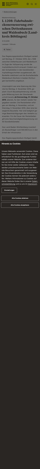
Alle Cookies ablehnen (20, 198)
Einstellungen (9, 190)
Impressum (32, 184)
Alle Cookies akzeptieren (20, 205)
